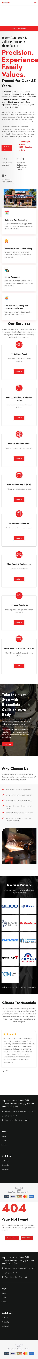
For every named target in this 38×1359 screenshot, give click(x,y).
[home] (6, 2)
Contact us (6, 148)
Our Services (26, 1238)
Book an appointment (19, 28)
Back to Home (12, 1238)
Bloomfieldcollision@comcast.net (17, 1120)
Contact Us (5, 1165)
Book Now (19, 372)
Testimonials (6, 1169)
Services (4, 1145)
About (4, 1140)
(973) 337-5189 (11, 1116)
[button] (35, 2)
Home (4, 1136)
